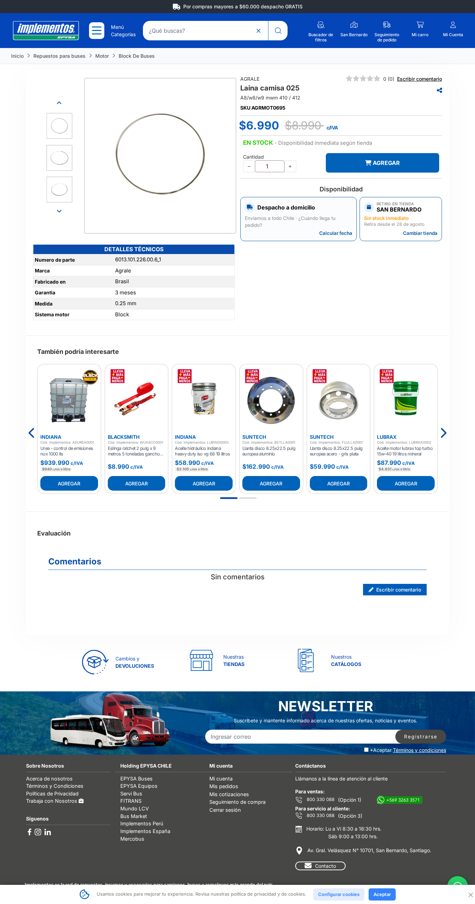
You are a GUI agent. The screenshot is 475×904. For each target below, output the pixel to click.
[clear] (258, 30)
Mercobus (132, 839)
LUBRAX (386, 437)
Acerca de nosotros (49, 779)
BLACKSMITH (123, 437)
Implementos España (145, 831)
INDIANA (50, 437)
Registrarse (420, 736)
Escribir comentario (419, 79)
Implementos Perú (141, 823)
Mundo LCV (134, 808)
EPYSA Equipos (139, 786)
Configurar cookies (339, 894)
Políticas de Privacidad (52, 793)
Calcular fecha (335, 233)
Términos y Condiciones (54, 786)
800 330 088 (320, 799)
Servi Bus (131, 793)
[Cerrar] (470, 894)
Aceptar (382, 894)
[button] (307, 143)
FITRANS (131, 801)
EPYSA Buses (136, 779)
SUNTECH (254, 437)
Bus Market (133, 816)
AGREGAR (385, 162)
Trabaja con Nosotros (52, 801)
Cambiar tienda (420, 233)
